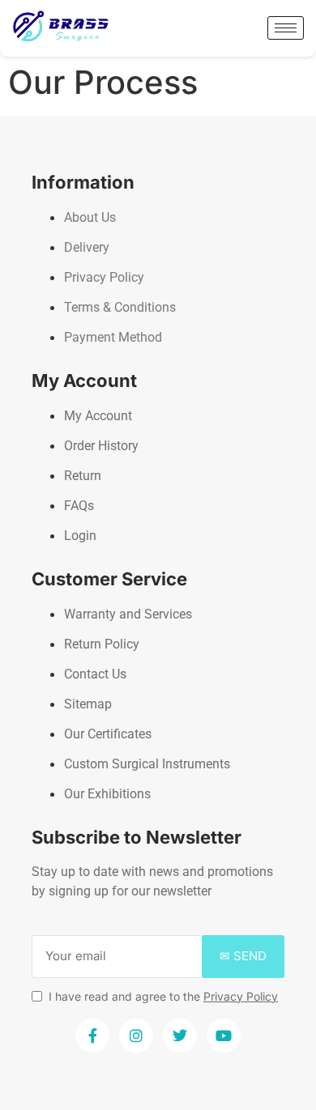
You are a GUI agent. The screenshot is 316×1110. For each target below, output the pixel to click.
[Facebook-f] (92, 1036)
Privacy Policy (240, 996)
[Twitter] (180, 1036)
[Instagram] (136, 1036)
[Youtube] (224, 1036)
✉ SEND (243, 955)
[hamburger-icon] (285, 28)
